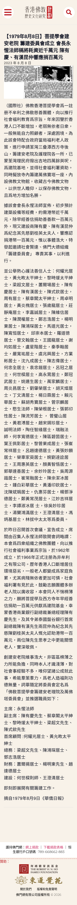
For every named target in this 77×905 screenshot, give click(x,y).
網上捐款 (32, 847)
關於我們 (26, 889)
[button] (8, 12)
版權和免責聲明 (47, 889)
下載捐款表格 (53, 847)
